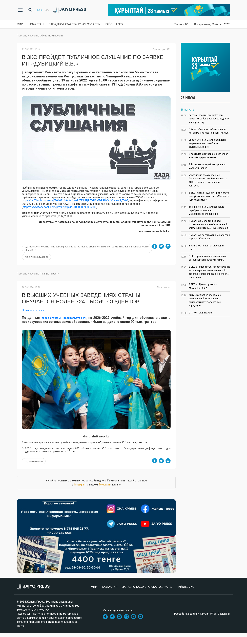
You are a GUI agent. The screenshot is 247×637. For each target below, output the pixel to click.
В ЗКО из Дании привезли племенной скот (199, 286)
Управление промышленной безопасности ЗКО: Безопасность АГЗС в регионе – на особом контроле (204, 180)
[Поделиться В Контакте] (168, 246)
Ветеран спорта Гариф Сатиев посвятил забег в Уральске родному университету (205, 118)
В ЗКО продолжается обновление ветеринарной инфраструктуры (204, 258)
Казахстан (36, 24)
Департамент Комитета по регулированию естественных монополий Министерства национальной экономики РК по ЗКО (87, 248)
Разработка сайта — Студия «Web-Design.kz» (202, 613)
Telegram (104, 484)
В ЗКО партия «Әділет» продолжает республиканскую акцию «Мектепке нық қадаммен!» (205, 196)
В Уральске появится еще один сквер (202, 247)
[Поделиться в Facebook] (155, 246)
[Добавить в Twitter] (161, 246)
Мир (20, 24)
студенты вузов (34, 461)
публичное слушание (36, 257)
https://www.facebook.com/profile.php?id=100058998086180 (59, 207)
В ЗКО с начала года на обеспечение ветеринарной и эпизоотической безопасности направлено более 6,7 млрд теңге (205, 272)
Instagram (80, 484)
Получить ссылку (33, 310)
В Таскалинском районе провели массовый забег (203, 166)
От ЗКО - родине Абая (197, 312)
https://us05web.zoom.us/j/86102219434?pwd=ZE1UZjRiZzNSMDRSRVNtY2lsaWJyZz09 (75, 200)
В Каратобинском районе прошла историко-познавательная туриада (205, 131)
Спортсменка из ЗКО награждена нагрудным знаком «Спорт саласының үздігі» (203, 143)
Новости (33, 35)
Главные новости (49, 273)
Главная (21, 35)
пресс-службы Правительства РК (64, 318)
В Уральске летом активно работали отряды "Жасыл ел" (205, 237)
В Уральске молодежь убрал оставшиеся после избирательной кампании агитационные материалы (205, 224)
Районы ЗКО (114, 24)
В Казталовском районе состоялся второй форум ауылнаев (204, 156)
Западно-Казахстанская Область (74, 24)
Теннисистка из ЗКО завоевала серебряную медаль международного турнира (202, 210)
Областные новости (51, 35)
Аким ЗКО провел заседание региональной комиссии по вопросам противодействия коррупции (201, 300)
